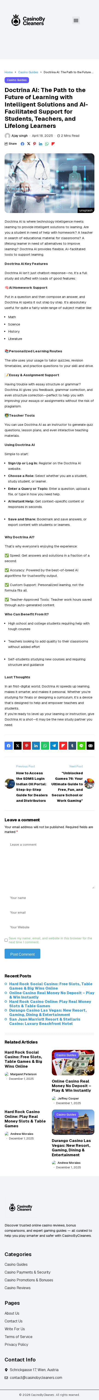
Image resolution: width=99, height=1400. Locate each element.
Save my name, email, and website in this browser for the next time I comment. (50, 940)
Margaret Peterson (23, 1074)
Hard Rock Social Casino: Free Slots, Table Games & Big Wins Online (50, 986)
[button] (76, 20)
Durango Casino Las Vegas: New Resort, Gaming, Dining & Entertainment (48, 1012)
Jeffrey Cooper (68, 1098)
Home (9, 72)
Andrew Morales (21, 1134)
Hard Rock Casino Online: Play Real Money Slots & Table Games (50, 1003)
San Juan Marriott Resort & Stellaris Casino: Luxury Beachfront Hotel (44, 1021)
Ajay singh (20, 136)
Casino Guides (28, 72)
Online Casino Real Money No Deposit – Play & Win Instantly (51, 995)
